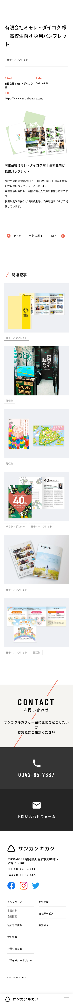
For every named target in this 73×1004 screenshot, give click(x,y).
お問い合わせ (14, 949)
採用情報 (12, 937)
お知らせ (43, 925)
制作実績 (43, 902)
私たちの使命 (14, 925)
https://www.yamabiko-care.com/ (24, 98)
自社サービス (46, 913)
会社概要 (12, 916)
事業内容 (12, 910)
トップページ (14, 902)
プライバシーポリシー (19, 960)
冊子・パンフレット (17, 59)
